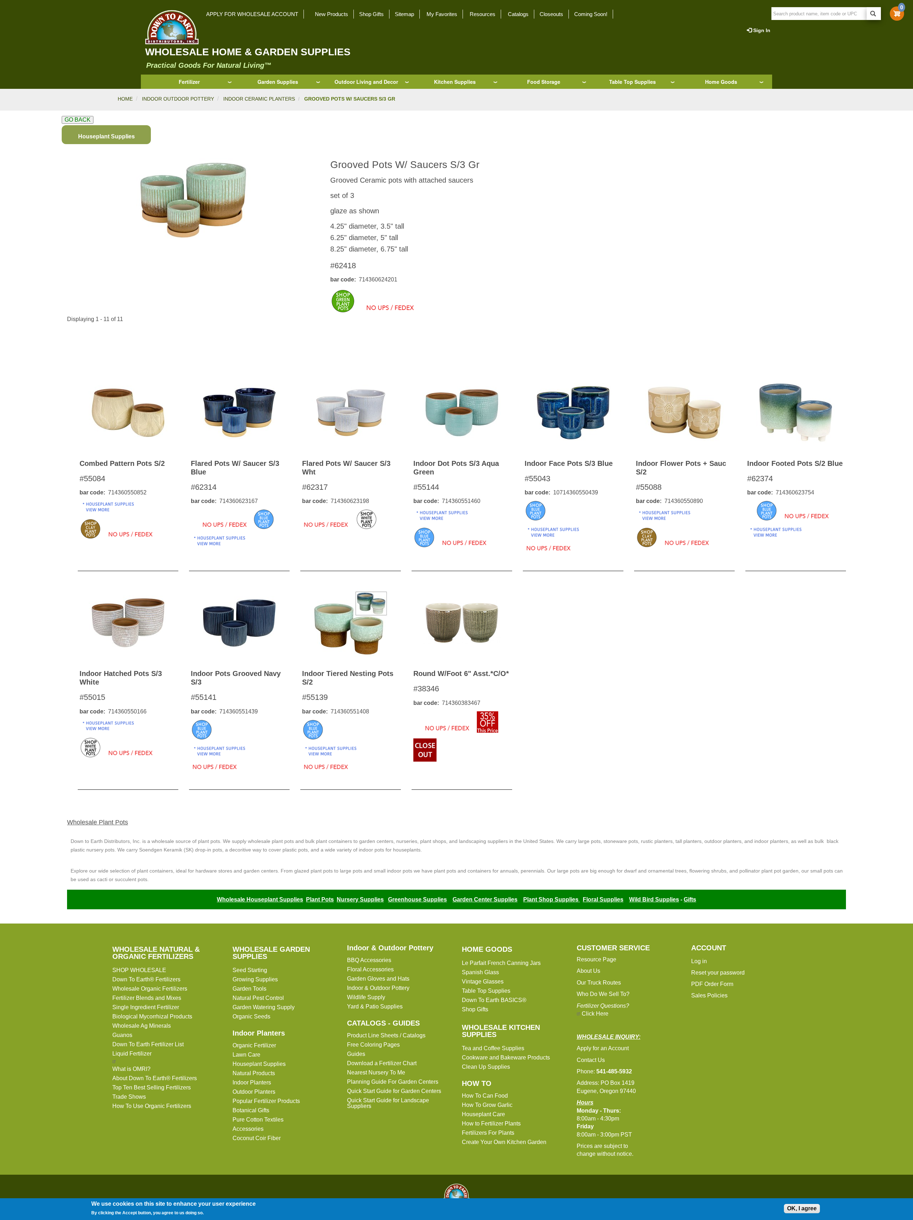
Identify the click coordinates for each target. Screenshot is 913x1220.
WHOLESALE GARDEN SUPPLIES (271, 952)
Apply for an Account (603, 1048)
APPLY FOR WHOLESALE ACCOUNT (252, 14)
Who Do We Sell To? (603, 994)
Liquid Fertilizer (132, 1054)
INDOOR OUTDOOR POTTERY (178, 99)
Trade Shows (129, 1097)
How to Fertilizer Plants (491, 1123)
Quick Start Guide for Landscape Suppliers (388, 1103)
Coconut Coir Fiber (257, 1138)
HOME (125, 99)
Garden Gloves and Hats (378, 979)
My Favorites (442, 14)
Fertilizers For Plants (488, 1133)
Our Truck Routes (599, 983)
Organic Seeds (251, 1016)
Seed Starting (250, 970)
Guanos (122, 1035)
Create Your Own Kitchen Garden (504, 1142)
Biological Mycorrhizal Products (152, 1016)
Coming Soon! (590, 14)
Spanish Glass (480, 972)
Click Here (595, 1014)
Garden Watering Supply (264, 1007)
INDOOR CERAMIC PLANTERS (259, 99)
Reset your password (718, 973)
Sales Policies (709, 995)
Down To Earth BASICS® (494, 1000)
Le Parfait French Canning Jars (501, 963)
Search (874, 13)
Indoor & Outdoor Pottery (390, 948)
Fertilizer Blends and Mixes (146, 998)
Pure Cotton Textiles (258, 1120)
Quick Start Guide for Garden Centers (394, 1091)
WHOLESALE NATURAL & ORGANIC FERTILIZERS (156, 952)
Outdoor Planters (254, 1092)
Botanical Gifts (251, 1110)
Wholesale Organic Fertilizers (149, 989)
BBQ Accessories (369, 960)
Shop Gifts (371, 14)
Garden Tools (249, 989)
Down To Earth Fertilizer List (148, 1044)
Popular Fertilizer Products (266, 1101)
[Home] (170, 27)
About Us (588, 971)
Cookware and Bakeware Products (506, 1057)
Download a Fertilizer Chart (382, 1063)
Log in (699, 961)
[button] (193, 200)
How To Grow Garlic (487, 1105)
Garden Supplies (277, 81)
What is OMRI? (131, 1069)
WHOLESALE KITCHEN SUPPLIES (501, 1030)
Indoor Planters (259, 1033)
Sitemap (404, 14)
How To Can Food (485, 1096)
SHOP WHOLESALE (139, 970)
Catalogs (518, 14)
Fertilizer (189, 81)
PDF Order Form (712, 984)
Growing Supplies (255, 979)
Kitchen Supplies (455, 81)
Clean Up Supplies (486, 1067)
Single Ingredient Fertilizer (145, 1007)
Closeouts (551, 14)
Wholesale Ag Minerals (141, 1026)
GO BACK (78, 120)
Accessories (248, 1129)
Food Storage (543, 81)
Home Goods (721, 81)
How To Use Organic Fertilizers (151, 1106)
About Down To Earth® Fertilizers (154, 1078)
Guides (356, 1054)
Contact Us (591, 1060)
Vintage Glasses (483, 981)
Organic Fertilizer (254, 1045)
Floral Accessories (370, 969)
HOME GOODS (487, 949)
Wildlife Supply (366, 997)
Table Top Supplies (632, 81)
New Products (331, 14)
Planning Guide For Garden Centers (392, 1082)
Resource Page (596, 959)
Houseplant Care (483, 1114)
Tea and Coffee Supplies (493, 1048)
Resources (482, 14)
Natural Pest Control (258, 998)
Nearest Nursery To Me (376, 1072)
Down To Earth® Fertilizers (146, 979)
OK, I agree (802, 1208)
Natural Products (254, 1073)
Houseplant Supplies (259, 1064)
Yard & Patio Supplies (375, 1006)
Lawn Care (246, 1055)
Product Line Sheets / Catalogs (386, 1035)
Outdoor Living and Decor (366, 81)
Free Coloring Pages (373, 1045)
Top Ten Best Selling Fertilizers (151, 1087)
